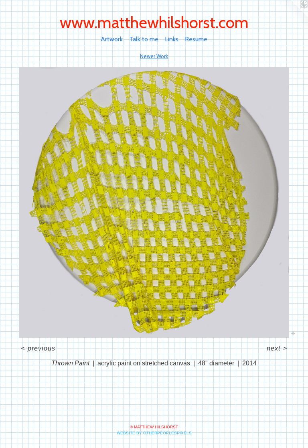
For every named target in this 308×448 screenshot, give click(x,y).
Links (171, 39)
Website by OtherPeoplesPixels (154, 433)
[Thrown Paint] (154, 202)
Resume (196, 39)
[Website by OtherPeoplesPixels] (292, 16)
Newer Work (154, 56)
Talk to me (143, 39)
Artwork (112, 39)
